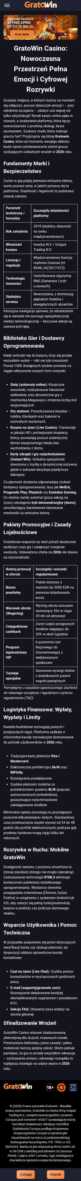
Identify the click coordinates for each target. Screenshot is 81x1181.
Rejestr (55, 1174)
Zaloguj (26, 1174)
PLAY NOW (22, 34)
